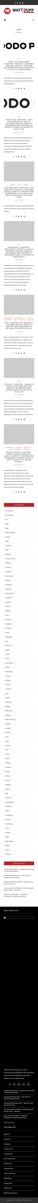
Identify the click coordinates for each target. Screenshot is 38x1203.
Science (7, 776)
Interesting (8, 671)
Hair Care (8, 645)
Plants (7, 758)
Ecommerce (9, 576)
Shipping (8, 784)
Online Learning (10, 719)
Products (8, 767)
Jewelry (7, 676)
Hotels (7, 667)
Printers (7, 763)
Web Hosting (9, 841)
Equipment (8, 598)
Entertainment (10, 593)
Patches (8, 745)
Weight (7, 845)
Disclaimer (7, 1144)
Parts (7, 737)
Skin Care (31, 320)
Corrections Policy (9, 1173)
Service (7, 780)
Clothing (28, 318)
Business (8, 545)
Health (26, 185)
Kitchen (7, 680)
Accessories (7, 318)
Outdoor (8, 728)
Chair (7, 550)
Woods (7, 850)
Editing (7, 580)
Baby (7, 524)
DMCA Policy (8, 1178)
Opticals (8, 724)
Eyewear (8, 602)
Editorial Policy (8, 1168)
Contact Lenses (10, 558)
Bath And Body (18, 318)
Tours (7, 828)
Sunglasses (9, 815)
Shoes (7, 789)
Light (7, 693)
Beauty (7, 537)
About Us (7, 1134)
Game (7, 632)
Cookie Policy (8, 1183)
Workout (8, 854)
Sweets (7, 819)
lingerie (7, 698)
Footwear (18, 449)
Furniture (8, 628)
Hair (6, 641)
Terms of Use (8, 1149)
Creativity (8, 571)
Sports (7, 811)
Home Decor (9, 663)
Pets (6, 750)
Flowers (7, 611)
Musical (7, 715)
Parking (7, 732)
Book (7, 541)
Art (6, 519)
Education (8, 584)
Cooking (8, 563)
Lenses (7, 685)
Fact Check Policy (9, 1159)
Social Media (9, 802)
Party (7, 741)
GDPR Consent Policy (10, 1193)
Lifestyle (22, 320)
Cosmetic (12, 185)
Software (8, 806)
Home (7, 658)
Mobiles (7, 706)
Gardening (8, 637)
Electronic (7, 320)
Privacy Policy (8, 1154)
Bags (7, 528)
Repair (7, 772)
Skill (6, 793)
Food (19, 59)
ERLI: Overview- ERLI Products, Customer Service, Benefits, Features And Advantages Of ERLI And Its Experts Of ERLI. (19, 325)
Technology (9, 824)
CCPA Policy (8, 1188)
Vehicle (7, 832)
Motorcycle (8, 711)
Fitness (7, 606)
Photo (7, 754)
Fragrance (8, 624)
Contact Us (7, 1139)
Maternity (8, 702)
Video (7, 837)
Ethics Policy (8, 1163)
